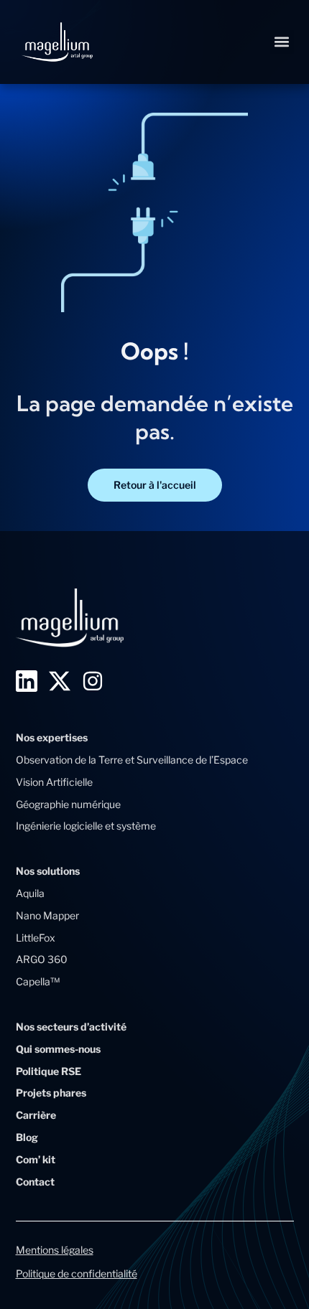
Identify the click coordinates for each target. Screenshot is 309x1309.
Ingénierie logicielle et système (86, 826)
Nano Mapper (47, 915)
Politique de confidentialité (76, 1273)
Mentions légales (54, 1250)
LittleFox (35, 938)
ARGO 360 (42, 959)
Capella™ (38, 981)
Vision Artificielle (54, 782)
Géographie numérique (68, 804)
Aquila (30, 893)
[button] (282, 42)
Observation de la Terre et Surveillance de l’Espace (132, 760)
